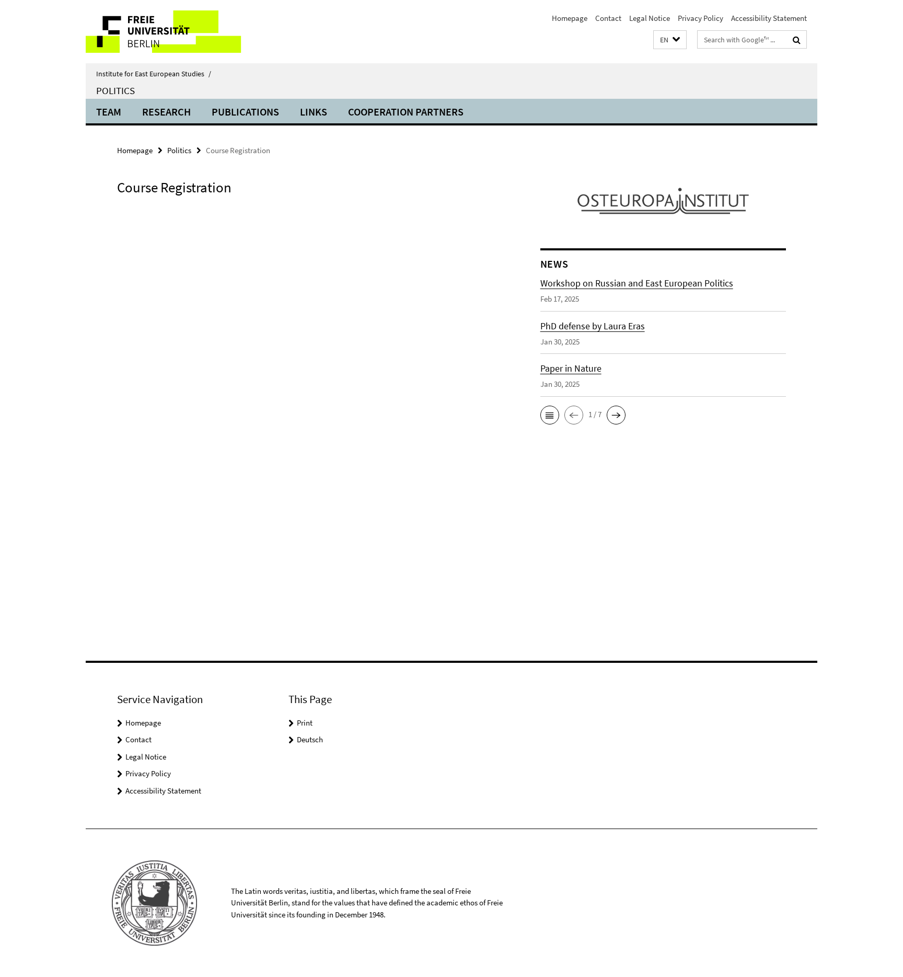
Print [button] (304, 723)
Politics (115, 90)
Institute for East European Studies (153, 73)
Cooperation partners (406, 111)
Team (108, 111)
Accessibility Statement (769, 18)
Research (166, 111)
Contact (608, 18)
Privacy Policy (700, 18)
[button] (670, 40)
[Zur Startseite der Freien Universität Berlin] (173, 31)
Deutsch (310, 739)
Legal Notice (649, 18)
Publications (245, 111)
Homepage (569, 18)
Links (313, 111)
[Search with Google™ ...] (796, 39)
